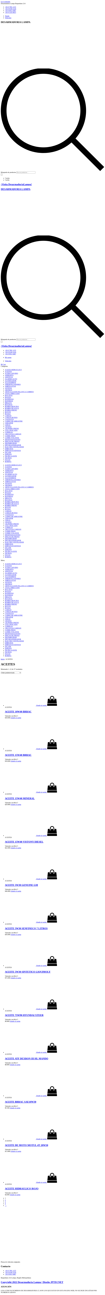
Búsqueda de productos (8, 172)
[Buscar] (1, 175)
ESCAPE (8, 452)
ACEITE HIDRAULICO (13, 370)
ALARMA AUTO (11, 379)
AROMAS (8, 390)
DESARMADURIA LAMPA (15, 189)
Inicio (3, 659)
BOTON (8, 412)
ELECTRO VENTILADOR (14, 447)
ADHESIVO (9, 375)
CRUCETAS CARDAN (13, 434)
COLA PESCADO (11, 430)
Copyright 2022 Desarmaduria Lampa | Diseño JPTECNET (32, 1282)
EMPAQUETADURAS (13, 450)
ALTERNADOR (10, 381)
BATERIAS (9, 401)
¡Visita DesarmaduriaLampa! (16, 184)
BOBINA (8, 461)
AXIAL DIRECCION (12, 393)
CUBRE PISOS (10, 436)
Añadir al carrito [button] (16, 718)
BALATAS (8, 395)
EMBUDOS (9, 449)
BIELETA (8, 403)
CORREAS (9, 432)
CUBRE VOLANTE (12, 438)
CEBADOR (9, 423)
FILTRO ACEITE (11, 456)
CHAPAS (8, 427)
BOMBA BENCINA (12, 406)
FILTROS (8, 458)
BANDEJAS (9, 399)
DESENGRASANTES (12, 439)
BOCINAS (8, 405)
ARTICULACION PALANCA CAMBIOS (19, 392)
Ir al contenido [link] (5, 2)
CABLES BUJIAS (11, 417)
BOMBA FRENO (11, 410)
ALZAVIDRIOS (10, 382)
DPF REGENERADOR (13, 445)
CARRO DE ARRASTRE (14, 421)
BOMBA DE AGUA (12, 408)
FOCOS (7, 460)
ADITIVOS (9, 377)
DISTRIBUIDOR (11, 443)
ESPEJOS (8, 454)
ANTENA (8, 388)
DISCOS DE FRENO (12, 441)
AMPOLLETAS (10, 386)
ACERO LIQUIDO (11, 373)
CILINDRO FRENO (12, 428)
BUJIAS (8, 414)
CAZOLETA (9, 419)
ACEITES (8, 371)
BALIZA (8, 397)
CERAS (7, 425)
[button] (52, 560)
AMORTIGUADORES (13, 384)
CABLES (8, 416)
